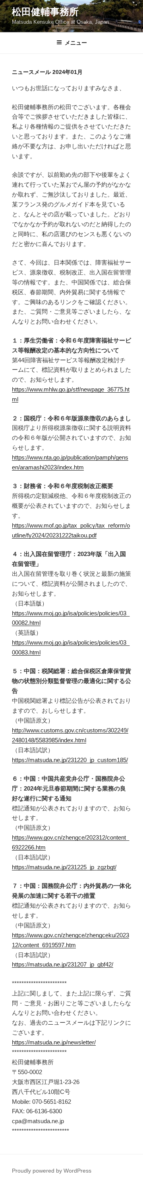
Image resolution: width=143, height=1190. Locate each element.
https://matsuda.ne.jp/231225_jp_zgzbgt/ (64, 867)
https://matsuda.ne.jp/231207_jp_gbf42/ (62, 964)
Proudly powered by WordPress (51, 1170)
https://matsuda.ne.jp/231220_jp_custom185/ (70, 760)
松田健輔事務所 (45, 11)
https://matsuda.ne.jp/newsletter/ (54, 1042)
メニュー (76, 43)
